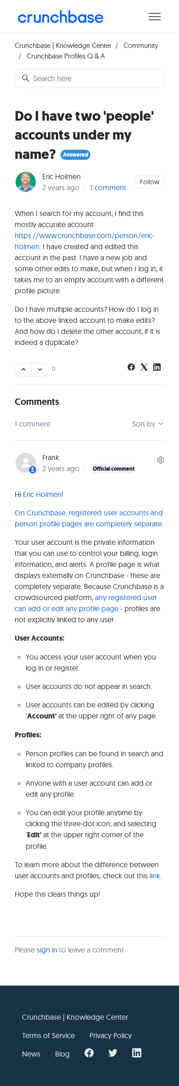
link (155, 875)
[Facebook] (131, 368)
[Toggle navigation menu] (154, 16)
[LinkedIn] (157, 368)
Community (140, 45)
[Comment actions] (160, 460)
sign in (47, 949)
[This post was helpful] (23, 370)
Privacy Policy (111, 1035)
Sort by (144, 423)
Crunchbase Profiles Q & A (66, 56)
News (31, 1053)
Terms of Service (48, 1035)
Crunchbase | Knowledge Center (63, 45)
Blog (62, 1053)
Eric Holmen (61, 176)
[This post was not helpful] (39, 370)
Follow (149, 182)
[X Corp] (144, 368)
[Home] (60, 16)
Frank (50, 457)
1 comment (108, 187)
